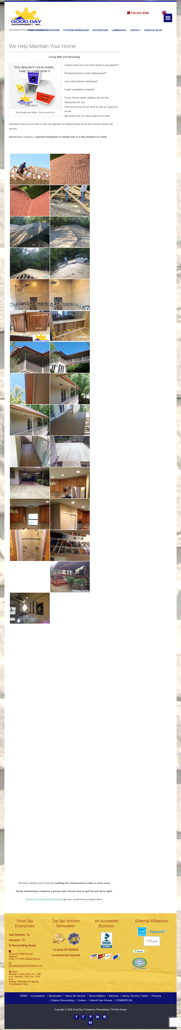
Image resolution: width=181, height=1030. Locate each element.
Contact (135, 30)
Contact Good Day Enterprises (43, 899)
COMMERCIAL (119, 30)
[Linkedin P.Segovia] (90, 1023)
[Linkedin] (97, 1017)
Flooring (156, 996)
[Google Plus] (83, 1017)
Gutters (82, 1000)
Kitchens (114, 996)
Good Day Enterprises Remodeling (91, 1009)
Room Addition (97, 996)
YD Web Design (118, 1009)
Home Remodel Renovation (44, 30)
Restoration (100, 30)
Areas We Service (75, 996)
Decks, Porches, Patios (135, 996)
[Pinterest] (90, 1017)
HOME (23, 996)
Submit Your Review (101, 1000)
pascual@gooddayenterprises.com (25, 965)
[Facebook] (76, 1017)
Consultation (38, 996)
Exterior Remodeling (76, 30)
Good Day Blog (153, 30)
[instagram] (104, 1017)
